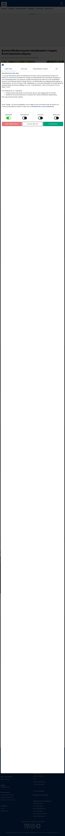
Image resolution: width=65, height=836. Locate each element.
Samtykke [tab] (8, 69)
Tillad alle (53, 124)
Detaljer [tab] (24, 69)
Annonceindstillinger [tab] (40, 69)
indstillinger (30, 83)
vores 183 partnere (11, 75)
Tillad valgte (32, 124)
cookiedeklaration (35, 106)
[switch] (24, 118)
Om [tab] (56, 69)
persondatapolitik (48, 106)
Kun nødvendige (11, 124)
